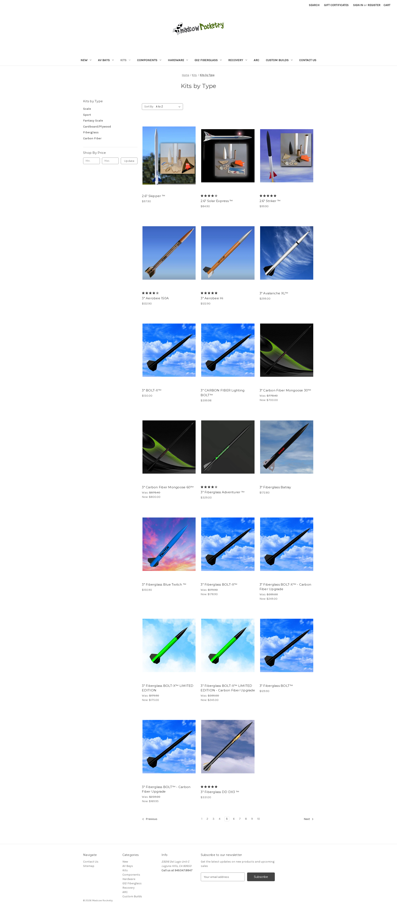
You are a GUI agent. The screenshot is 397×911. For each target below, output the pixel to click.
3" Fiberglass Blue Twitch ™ (164, 584)
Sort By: (149, 106)
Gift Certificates (336, 5)
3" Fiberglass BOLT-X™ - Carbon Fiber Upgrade (285, 586)
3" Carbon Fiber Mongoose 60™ (168, 487)
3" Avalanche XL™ (273, 293)
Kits (123, 60)
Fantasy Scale (93, 120)
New (84, 60)
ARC (256, 60)
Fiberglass (91, 132)
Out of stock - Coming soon (227, 450)
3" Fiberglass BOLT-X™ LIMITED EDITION (167, 688)
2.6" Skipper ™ (153, 196)
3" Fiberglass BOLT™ (276, 686)
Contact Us (307, 60)
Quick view (168, 152)
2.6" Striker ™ (270, 201)
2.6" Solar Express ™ (217, 201)
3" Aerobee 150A (155, 298)
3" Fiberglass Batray (275, 487)
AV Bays (104, 60)
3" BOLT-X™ (151, 390)
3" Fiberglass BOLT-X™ (219, 584)
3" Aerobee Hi (212, 298)
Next (307, 819)
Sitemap (88, 866)
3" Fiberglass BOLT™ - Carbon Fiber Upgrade (166, 789)
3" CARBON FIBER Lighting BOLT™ (222, 392)
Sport (87, 115)
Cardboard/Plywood (97, 126)
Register (374, 5)
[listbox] (169, 106)
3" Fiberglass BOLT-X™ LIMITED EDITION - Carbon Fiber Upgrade (228, 688)
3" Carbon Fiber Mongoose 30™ (285, 390)
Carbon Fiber (92, 138)
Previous (151, 819)
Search (314, 5)
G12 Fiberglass (206, 60)
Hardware (176, 60)
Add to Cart (169, 159)
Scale (87, 109)
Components (147, 60)
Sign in (358, 5)
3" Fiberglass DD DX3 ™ (220, 792)
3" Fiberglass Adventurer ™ (222, 492)
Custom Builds (277, 60)
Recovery (235, 60)
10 (258, 819)
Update (129, 160)
